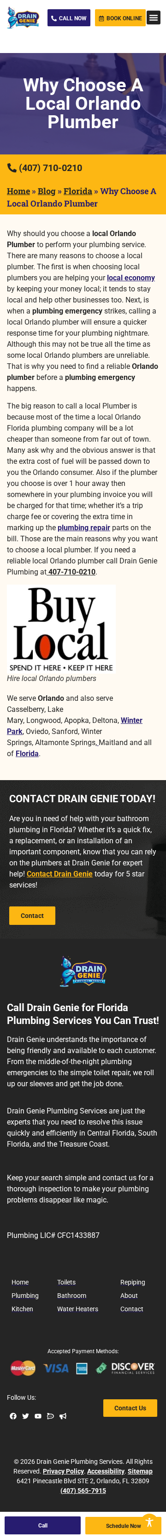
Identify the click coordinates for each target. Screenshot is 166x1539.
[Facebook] (13, 1416)
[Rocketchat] (50, 1416)
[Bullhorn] (63, 1416)
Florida (78, 190)
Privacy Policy (63, 1471)
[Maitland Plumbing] (98, 742)
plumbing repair (84, 527)
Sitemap (140, 1471)
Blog (47, 190)
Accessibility (106, 1471)
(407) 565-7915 (83, 1490)
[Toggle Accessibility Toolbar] (149, 1522)
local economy (131, 277)
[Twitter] (25, 1416)
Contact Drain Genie (60, 874)
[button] (153, 17)
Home (18, 190)
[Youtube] (38, 1416)
